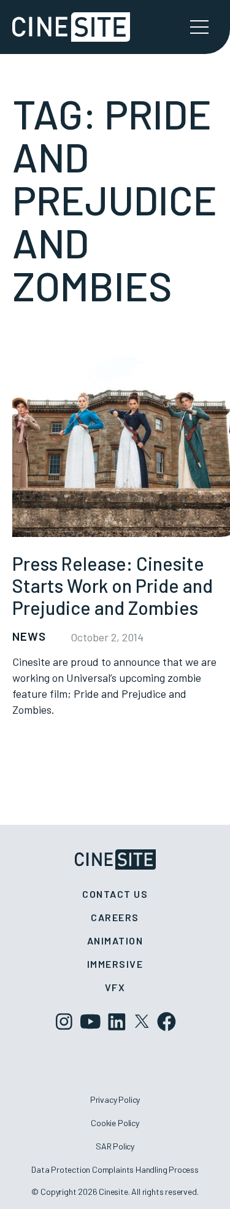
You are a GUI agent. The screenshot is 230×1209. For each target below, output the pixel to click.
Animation (115, 940)
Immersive (115, 964)
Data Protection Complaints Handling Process (115, 1169)
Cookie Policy (115, 1123)
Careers (115, 917)
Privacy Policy (115, 1099)
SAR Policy (115, 1146)
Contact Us (115, 894)
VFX (115, 987)
